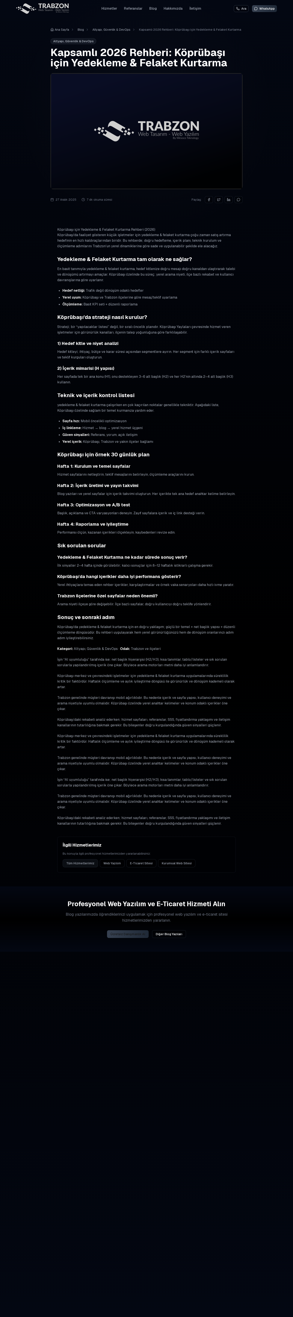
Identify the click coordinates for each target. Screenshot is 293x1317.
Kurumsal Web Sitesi (177, 863)
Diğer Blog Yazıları (169, 934)
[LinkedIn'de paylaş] (229, 199)
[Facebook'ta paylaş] (209, 199)
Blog (153, 8)
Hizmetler (109, 8)
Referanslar (133, 8)
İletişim (195, 8)
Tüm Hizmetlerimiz (80, 863)
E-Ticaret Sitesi (141, 863)
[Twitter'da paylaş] (219, 199)
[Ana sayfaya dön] (42, 8)
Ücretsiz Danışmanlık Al (127, 934)
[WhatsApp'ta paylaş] (238, 199)
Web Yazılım (112, 863)
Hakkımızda (173, 8)
